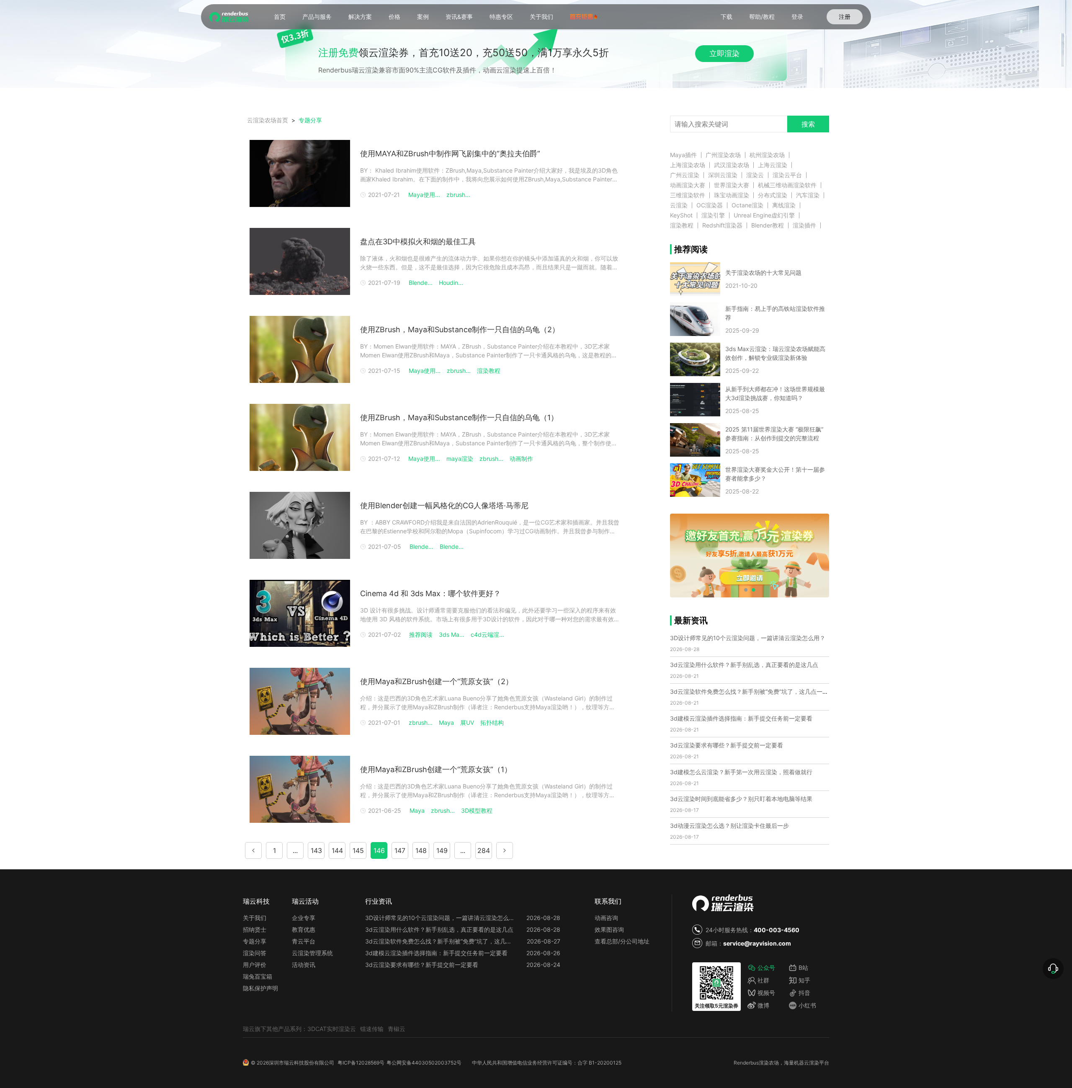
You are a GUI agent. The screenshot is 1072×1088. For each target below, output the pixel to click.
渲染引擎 (713, 215)
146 (379, 850)
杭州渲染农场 (767, 155)
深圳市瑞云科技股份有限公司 (301, 1063)
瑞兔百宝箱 (257, 976)
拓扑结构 (492, 722)
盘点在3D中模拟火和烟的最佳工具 (418, 241)
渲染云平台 (787, 175)
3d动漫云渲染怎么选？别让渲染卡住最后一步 (729, 825)
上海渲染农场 (687, 165)
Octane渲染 (747, 205)
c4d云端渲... (487, 634)
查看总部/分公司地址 (622, 941)
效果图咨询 (609, 929)
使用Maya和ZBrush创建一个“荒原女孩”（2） (436, 681)
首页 (280, 16)
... (295, 850)
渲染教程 (488, 370)
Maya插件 (683, 155)
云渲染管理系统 (312, 952)
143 (316, 850)
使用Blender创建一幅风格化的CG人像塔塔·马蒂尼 (444, 505)
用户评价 (254, 964)
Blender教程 (767, 225)
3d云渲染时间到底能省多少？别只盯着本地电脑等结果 (741, 798)
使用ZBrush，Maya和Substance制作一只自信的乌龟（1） (459, 417)
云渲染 (679, 205)
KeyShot (681, 215)
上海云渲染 (772, 165)
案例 (423, 16)
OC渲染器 (709, 205)
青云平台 (303, 941)
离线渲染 (784, 205)
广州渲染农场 (723, 155)
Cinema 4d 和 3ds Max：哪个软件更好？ (430, 593)
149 (442, 850)
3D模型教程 (476, 810)
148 (421, 850)
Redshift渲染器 (722, 225)
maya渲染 (459, 458)
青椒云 (396, 1028)
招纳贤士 (254, 929)
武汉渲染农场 (731, 165)
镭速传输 (372, 1028)
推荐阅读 (421, 634)
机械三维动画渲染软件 (787, 185)
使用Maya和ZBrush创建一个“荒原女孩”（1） (436, 769)
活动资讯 (303, 964)
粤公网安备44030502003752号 (424, 1063)
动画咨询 (606, 917)
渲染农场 (769, 1063)
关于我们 (541, 16)
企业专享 (303, 917)
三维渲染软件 (687, 195)
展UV (467, 722)
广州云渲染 (684, 175)
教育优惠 (303, 929)
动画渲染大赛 (687, 185)
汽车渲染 (807, 195)
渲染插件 (804, 225)
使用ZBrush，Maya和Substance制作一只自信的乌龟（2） (459, 329)
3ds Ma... (451, 634)
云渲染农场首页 (267, 120)
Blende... (421, 282)
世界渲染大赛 (731, 185)
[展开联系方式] (1053, 968)
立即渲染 (724, 53)
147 (399, 850)
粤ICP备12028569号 (361, 1063)
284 (483, 850)
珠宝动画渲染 (731, 195)
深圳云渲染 (722, 175)
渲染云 (755, 175)
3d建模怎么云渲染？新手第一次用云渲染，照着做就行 (741, 771)
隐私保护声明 (260, 988)
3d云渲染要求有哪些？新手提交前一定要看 (726, 745)
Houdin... (451, 282)
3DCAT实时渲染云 (331, 1028)
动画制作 (521, 458)
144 (337, 850)
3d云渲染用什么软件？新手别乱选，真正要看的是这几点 (744, 664)
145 (358, 850)
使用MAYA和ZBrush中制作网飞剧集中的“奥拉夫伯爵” (450, 153)
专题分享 (254, 941)
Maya (446, 722)
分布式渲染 (772, 195)
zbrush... (458, 194)
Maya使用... (424, 194)
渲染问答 (254, 952)
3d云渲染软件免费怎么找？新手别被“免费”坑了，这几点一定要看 (755, 691)
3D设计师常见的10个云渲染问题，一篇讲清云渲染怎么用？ (747, 637)
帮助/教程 (762, 16)
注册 (844, 16)
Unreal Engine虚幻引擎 (764, 215)
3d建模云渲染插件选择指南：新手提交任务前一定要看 (741, 718)
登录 (797, 16)
